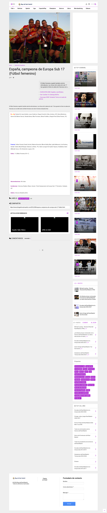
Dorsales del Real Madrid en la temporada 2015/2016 (85, 249)
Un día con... (78, 398)
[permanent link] (13, 77)
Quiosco (61, 8)
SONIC (88, 390)
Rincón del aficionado (80, 387)
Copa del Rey (42, 8)
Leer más (77, 88)
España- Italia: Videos (18, 230)
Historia (81, 371)
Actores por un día (79, 366)
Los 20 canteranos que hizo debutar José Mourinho (84, 270)
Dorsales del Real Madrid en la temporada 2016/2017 (85, 228)
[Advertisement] (21, 91)
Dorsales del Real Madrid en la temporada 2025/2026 (85, 186)
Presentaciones (85, 379)
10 (77, 264)
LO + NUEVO (78, 283)
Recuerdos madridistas (81, 385)
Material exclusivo (79, 377)
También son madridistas (81, 392)
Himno (76, 371)
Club (12, 8)
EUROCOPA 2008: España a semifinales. (52, 92)
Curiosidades (78, 369)
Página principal (44, 479)
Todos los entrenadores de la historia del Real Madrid (85, 165)
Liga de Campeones (80, 374)
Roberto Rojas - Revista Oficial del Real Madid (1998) (85, 81)
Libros (69, 8)
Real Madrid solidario (80, 382)
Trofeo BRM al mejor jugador (82, 395)
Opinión (28, 8)
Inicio (10, 65)
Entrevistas (91, 369)
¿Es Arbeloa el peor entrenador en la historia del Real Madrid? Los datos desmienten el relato (88, 298)
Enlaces (88, 8)
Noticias (20, 8)
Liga (34, 8)
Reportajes (91, 385)
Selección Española (20, 65)
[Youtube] (86, 4)
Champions (52, 8)
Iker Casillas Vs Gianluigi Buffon (49, 94)
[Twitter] (89, 4)
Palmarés (77, 379)
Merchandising (78, 8)
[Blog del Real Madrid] (25, 4)
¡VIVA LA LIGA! (46, 230)
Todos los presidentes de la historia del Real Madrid (84, 123)
